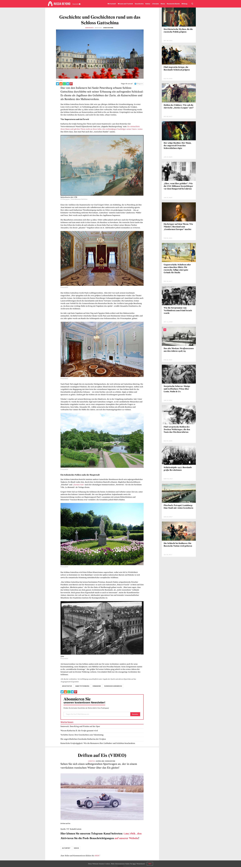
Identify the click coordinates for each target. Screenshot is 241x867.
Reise (163, 4)
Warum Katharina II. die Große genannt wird (79, 731)
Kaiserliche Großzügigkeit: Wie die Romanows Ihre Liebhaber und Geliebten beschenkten (98, 743)
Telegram (140, 84)
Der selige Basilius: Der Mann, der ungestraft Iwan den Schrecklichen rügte (177, 145)
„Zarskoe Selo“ (78, 485)
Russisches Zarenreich (113, 686)
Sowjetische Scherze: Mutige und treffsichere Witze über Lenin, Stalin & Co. (177, 389)
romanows (97, 686)
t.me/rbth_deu (133, 833)
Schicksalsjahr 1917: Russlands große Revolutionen (178, 468)
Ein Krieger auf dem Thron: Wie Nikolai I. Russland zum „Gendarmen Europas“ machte (178, 227)
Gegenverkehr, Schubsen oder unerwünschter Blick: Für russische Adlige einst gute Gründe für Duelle (177, 269)
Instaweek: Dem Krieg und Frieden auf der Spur (80, 726)
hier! (134, 864)
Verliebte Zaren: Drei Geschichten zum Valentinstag (82, 735)
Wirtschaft (112, 4)
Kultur (147, 4)
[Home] (50, 3)
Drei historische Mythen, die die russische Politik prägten (178, 30)
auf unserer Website (126, 838)
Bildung (184, 4)
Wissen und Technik (125, 4)
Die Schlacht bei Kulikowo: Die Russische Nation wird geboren (178, 544)
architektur (67, 686)
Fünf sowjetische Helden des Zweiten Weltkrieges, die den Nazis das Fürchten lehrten (177, 429)
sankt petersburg (82, 686)
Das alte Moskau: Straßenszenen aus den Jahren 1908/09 (179, 349)
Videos (76, 848)
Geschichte (139, 4)
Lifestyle (155, 4)
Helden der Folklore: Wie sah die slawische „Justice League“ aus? (178, 106)
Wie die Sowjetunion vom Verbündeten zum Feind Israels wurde (178, 310)
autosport (66, 848)
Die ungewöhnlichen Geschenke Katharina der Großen (83, 739)
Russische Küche (173, 4)
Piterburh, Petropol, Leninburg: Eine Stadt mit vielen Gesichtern (178, 506)
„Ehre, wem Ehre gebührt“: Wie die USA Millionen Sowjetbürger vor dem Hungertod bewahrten (178, 186)
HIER (97, 856)
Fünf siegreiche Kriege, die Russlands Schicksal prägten (177, 68)
